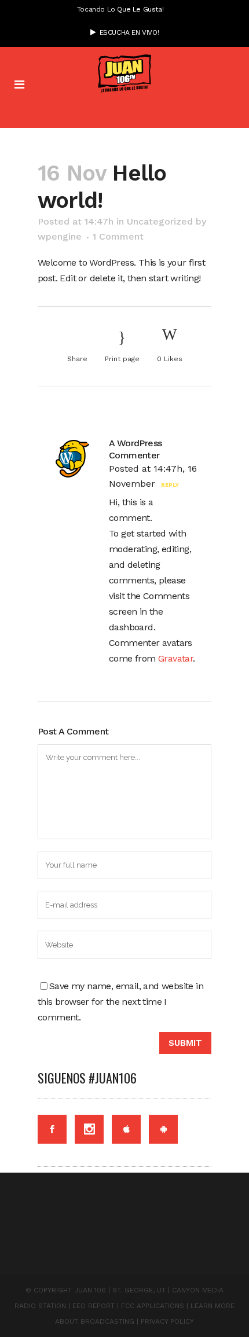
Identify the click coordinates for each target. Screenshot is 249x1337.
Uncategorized (160, 221)
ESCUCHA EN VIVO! (127, 32)
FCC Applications (152, 1306)
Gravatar (175, 658)
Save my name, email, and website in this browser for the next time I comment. (120, 1001)
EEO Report (93, 1306)
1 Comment (118, 236)
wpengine (60, 236)
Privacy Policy (167, 1321)
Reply (170, 485)
